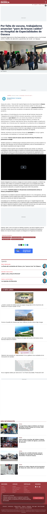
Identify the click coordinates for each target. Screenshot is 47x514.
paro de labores (6, 239)
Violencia (24, 506)
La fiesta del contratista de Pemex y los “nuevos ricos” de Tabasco (21, 266)
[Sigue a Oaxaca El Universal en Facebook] (36, 486)
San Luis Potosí (16, 489)
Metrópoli (3, 487)
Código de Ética (17, 506)
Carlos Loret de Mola (6, 279)
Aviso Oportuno (27, 492)
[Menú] (45, 2)
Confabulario (26, 490)
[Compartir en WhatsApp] (23, 245)
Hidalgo (14, 486)
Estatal (9, 95)
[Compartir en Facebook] (19, 245)
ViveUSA (25, 489)
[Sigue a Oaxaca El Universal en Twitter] (38, 486)
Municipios (3, 490)
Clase (25, 487)
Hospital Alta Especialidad (29, 237)
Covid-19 (41, 107)
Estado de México (16, 487)
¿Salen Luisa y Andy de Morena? (10, 273)
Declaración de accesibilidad (26, 507)
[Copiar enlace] (27, 245)
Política (2, 492)
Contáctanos (10, 506)
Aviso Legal (34, 506)
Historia (17, 507)
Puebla (14, 492)
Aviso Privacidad (41, 506)
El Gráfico (26, 486)
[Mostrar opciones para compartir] (46, 5)
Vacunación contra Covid (17, 239)
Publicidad (29, 506)
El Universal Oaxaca (16, 237)
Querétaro (15, 490)
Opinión (4, 261)
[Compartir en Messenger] (25, 245)
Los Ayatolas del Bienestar (9, 281)
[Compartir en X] (21, 245)
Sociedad (3, 489)
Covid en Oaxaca (6, 237)
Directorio (5, 506)
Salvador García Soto (7, 271)
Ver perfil (9, 99)
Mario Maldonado (5, 264)
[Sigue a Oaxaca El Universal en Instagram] (40, 486)
